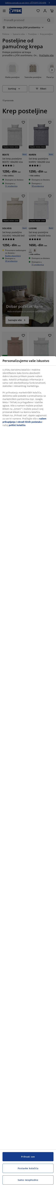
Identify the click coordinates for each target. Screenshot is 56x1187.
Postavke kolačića (28, 1168)
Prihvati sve (28, 1156)
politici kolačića (17, 425)
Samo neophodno (28, 1179)
